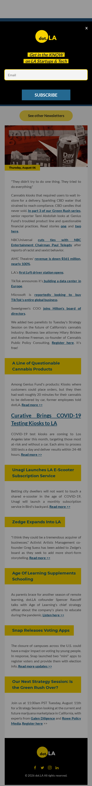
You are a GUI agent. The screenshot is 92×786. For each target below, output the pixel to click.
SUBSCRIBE (46, 95)
